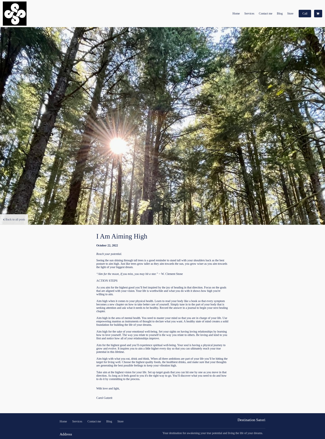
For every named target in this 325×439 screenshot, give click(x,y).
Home (236, 13)
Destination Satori (251, 420)
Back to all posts (15, 219)
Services (249, 13)
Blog (280, 13)
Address (66, 434)
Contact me (265, 13)
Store (290, 13)
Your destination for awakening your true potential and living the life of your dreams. (212, 433)
